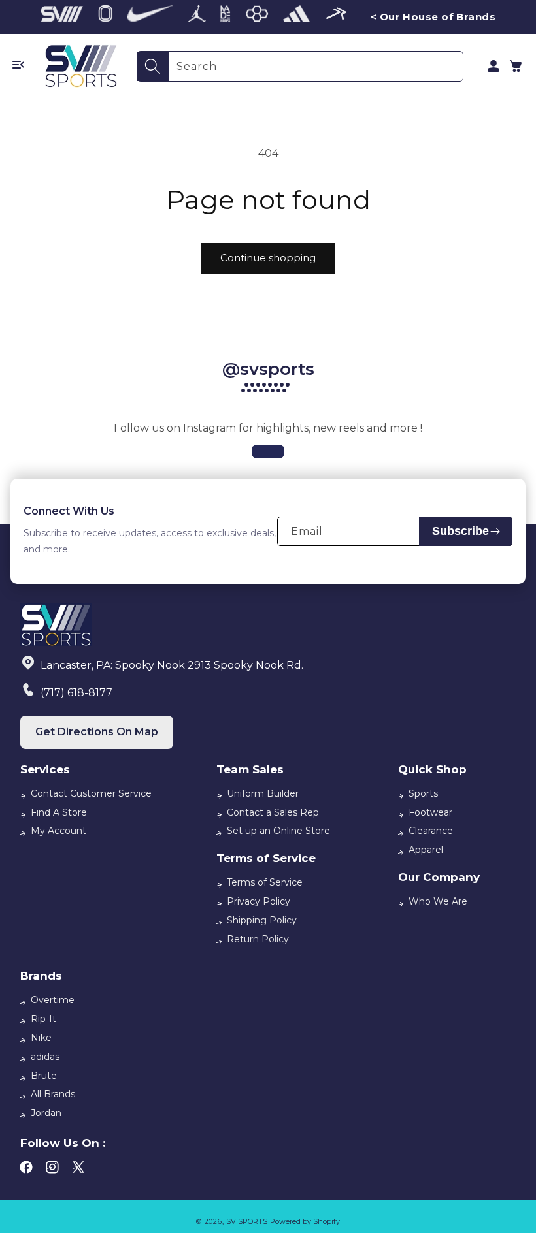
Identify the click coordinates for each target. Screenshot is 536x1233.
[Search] (153, 66)
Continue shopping (268, 257)
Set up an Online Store (278, 831)
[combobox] (316, 66)
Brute (44, 1075)
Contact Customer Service (91, 793)
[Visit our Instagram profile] (268, 451)
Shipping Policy (262, 920)
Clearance (431, 831)
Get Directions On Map (96, 732)
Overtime (53, 1000)
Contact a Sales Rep (273, 812)
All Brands (53, 1094)
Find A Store (59, 812)
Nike (41, 1038)
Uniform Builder (263, 793)
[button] (516, 66)
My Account (58, 831)
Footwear (430, 812)
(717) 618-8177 (76, 692)
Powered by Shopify (305, 1221)
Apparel (426, 850)
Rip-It (43, 1019)
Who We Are (438, 901)
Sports (423, 793)
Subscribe (460, 530)
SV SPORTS (246, 1221)
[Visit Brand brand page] (62, 17)
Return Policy (258, 939)
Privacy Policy (258, 901)
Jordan (46, 1113)
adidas (45, 1057)
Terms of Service (265, 882)
